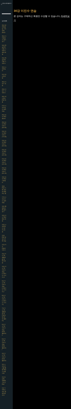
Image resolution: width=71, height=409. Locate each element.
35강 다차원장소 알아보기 (4, 38)
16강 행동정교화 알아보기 (4, 209)
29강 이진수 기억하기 (4, 91)
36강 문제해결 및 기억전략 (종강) (4, 29)
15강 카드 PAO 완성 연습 (4, 218)
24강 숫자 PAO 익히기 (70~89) (4, 134)
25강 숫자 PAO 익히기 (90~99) (4, 124)
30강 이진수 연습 (4, 83)
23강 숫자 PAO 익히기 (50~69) (4, 143)
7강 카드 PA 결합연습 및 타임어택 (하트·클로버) (4, 314)
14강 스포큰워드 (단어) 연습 (4, 228)
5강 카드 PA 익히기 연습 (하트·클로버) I (4, 344)
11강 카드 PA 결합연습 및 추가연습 (4, 258)
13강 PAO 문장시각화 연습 (4, 238)
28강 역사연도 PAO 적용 (4, 99)
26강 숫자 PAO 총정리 (4, 116)
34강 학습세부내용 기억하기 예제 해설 (4, 50)
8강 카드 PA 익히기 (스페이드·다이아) (4, 300)
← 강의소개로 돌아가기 (6, 4)
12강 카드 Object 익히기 (4, 247)
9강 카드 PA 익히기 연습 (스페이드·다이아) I (4, 286)
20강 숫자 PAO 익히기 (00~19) (4, 170)
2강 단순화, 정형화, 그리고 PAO (4, 380)
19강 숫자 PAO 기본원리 (4, 179)
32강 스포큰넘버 (4, 68)
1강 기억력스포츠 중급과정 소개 (4, 391)
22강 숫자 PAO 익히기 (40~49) (4, 152)
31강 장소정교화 (4, 76)
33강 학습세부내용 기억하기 (4, 60)
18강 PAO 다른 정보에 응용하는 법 (4, 189)
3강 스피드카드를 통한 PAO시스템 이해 (4, 369)
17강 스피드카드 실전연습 (4, 199)
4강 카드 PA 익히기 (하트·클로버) (4, 357)
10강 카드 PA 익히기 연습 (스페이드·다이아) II (4, 272)
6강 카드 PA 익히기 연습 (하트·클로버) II (4, 330)
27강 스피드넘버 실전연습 (4, 108)
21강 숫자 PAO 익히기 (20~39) (4, 161)
